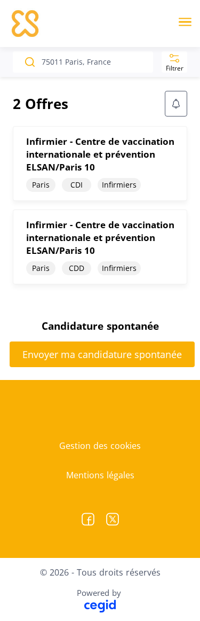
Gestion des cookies (100, 446)
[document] (100, 163)
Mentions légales (100, 475)
